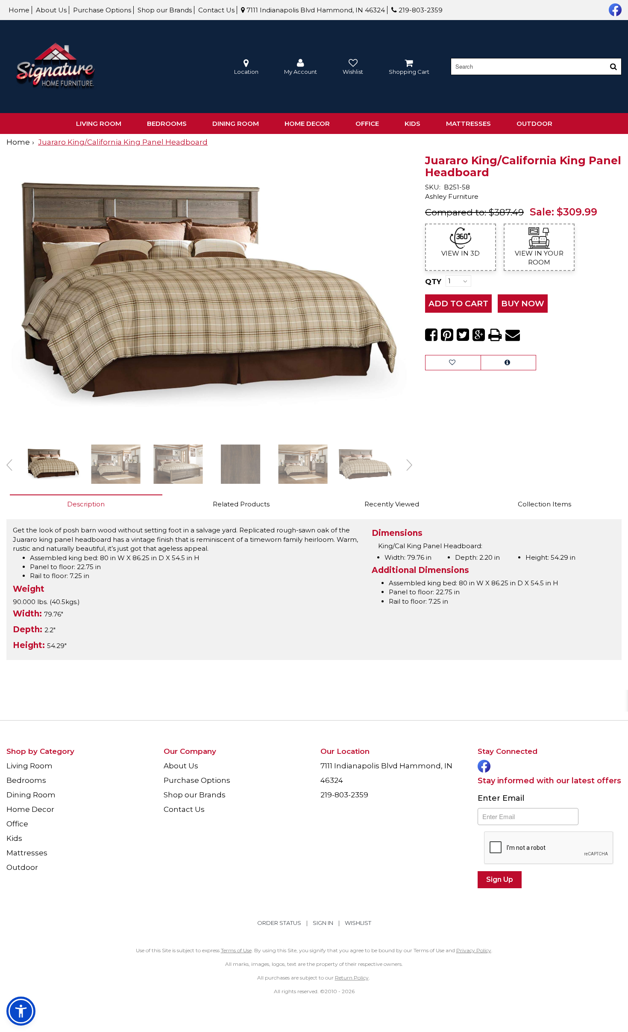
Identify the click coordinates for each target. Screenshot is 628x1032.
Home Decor (307, 123)
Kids (412, 123)
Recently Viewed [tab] (391, 504)
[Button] (613, 66)
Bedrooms (167, 123)
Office (367, 123)
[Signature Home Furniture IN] (55, 67)
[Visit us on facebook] (614, 9)
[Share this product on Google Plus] (478, 335)
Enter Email (501, 798)
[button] (300, 66)
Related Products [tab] (241, 504)
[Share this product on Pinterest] (447, 335)
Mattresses (468, 123)
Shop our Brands (165, 10)
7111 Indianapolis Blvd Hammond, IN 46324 (315, 10)
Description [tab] (86, 504)
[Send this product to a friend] (512, 335)
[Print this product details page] (495, 335)
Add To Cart (458, 303)
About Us (51, 10)
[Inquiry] (508, 362)
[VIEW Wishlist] (453, 362)
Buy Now (522, 303)
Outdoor (534, 123)
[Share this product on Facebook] (431, 335)
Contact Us (216, 10)
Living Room (98, 123)
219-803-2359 (420, 10)
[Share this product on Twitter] (463, 335)
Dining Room (235, 123)
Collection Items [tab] (544, 504)
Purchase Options (102, 10)
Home (19, 10)
